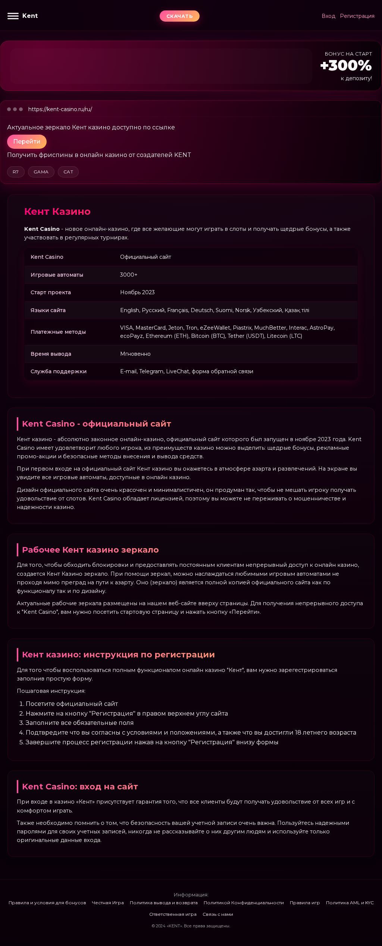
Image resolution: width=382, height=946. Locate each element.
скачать (179, 16)
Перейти (27, 141)
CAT (68, 172)
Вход (328, 16)
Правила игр (305, 902)
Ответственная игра (173, 914)
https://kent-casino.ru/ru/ (60, 109)
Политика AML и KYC (350, 902)
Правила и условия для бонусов (47, 902)
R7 (16, 172)
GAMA (41, 172)
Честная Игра (108, 902)
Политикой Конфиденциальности (244, 902)
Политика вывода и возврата (164, 902)
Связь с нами (218, 914)
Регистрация (357, 16)
